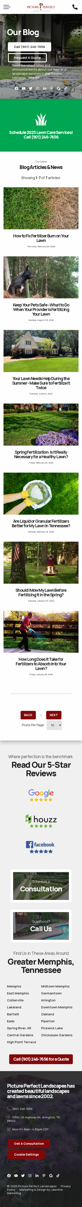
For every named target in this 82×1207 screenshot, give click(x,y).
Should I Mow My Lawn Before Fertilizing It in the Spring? (41, 592)
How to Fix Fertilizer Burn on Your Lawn (41, 238)
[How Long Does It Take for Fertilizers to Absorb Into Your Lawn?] (41, 632)
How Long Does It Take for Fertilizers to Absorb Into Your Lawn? (41, 663)
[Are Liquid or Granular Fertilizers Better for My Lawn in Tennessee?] (41, 494)
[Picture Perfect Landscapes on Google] (58, 88)
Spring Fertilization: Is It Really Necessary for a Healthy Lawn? (41, 454)
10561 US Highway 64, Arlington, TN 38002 (33, 1119)
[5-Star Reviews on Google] (41, 795)
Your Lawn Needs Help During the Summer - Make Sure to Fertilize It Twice (41, 383)
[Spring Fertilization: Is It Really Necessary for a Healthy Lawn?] (41, 425)
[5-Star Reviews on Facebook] (41, 847)
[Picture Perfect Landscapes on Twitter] (30, 88)
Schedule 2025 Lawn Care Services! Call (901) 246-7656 (41, 135)
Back (28, 715)
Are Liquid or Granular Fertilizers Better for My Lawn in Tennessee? (41, 523)
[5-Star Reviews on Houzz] (41, 822)
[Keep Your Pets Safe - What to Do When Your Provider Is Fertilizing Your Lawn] (41, 277)
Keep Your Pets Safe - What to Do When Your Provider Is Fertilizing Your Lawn (41, 309)
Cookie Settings (26, 1154)
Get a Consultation (29, 1143)
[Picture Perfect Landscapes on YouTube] (23, 88)
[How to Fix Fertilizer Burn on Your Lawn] (41, 208)
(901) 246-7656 (22, 1109)
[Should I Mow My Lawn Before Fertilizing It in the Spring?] (41, 563)
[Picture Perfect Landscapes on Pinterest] (51, 88)
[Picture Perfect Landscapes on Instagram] (37, 88)
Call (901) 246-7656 (29, 47)
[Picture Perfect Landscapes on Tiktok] (65, 88)
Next (54, 715)
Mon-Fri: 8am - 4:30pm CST (30, 1129)
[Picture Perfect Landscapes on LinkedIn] (44, 88)
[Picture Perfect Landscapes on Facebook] (16, 88)
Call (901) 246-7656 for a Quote (41, 1059)
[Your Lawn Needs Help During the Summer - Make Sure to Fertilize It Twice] (41, 351)
